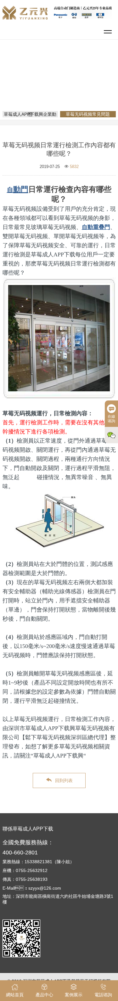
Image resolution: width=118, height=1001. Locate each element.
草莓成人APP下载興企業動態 (30, 114)
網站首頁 (60, 76)
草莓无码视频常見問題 (61, 85)
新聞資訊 (84, 76)
